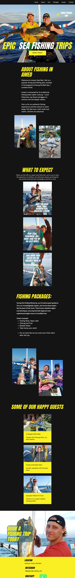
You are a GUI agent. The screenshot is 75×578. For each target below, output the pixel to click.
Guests (64, 2)
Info (49, 2)
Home (36, 2)
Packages (56, 2)
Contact (71, 2)
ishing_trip (38, 571)
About (43, 2)
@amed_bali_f (30, 571)
